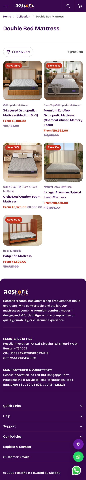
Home (7, 16)
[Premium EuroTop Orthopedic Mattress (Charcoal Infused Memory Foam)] (63, 80)
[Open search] (68, 6)
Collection (23, 16)
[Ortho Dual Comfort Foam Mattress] (22, 162)
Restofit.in (22, 473)
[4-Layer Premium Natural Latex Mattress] (63, 162)
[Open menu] (6, 6)
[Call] (78, 444)
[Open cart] (80, 6)
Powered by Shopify (45, 473)
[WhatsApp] (78, 456)
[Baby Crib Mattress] (22, 230)
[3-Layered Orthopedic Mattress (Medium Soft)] (22, 80)
